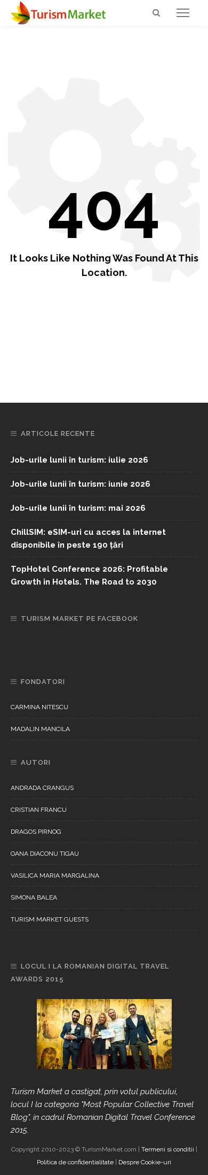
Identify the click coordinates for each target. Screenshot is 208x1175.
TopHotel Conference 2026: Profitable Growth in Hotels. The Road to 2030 (89, 575)
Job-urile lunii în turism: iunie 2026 (80, 484)
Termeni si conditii (167, 1149)
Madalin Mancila (40, 729)
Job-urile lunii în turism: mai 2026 (78, 508)
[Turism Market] (59, 12)
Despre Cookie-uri (144, 1162)
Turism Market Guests (50, 919)
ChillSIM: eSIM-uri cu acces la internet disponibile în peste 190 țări (88, 538)
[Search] (156, 13)
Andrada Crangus (42, 788)
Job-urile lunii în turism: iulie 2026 (79, 460)
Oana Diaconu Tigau (45, 853)
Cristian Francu (39, 809)
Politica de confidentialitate (75, 1162)
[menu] (183, 12)
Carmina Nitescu (39, 707)
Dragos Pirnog (36, 831)
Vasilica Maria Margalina (55, 875)
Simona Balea (34, 897)
